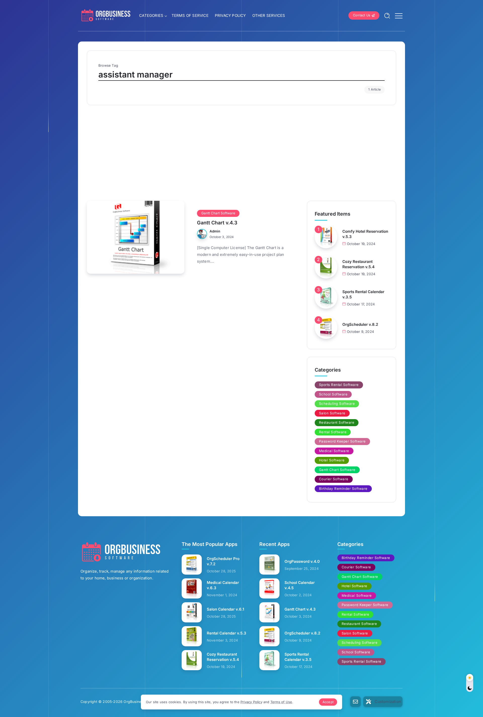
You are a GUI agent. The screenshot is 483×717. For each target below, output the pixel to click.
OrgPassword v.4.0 (302, 561)
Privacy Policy (251, 702)
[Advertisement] (241, 150)
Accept (328, 702)
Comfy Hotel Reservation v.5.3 (365, 234)
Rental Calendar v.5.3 (226, 633)
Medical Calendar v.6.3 (223, 585)
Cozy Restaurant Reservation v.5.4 (358, 264)
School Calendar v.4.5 (300, 585)
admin (215, 231)
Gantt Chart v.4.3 (217, 223)
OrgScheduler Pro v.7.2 (223, 561)
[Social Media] (355, 701)
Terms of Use (281, 702)
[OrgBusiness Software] (105, 15)
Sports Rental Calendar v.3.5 (363, 294)
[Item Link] (135, 237)
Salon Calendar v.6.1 (225, 609)
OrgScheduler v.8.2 (360, 324)
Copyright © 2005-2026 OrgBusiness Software (120, 701)
